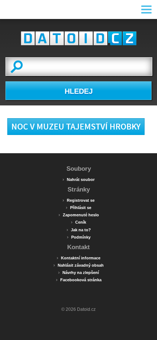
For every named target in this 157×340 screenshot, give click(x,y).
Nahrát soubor (78, 179)
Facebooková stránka (79, 279)
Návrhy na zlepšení (78, 272)
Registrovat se (78, 200)
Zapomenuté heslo (78, 214)
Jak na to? (78, 229)
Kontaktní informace (78, 257)
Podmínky (79, 237)
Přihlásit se (78, 207)
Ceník (78, 222)
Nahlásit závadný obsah (78, 265)
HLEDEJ (79, 91)
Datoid (78, 38)
